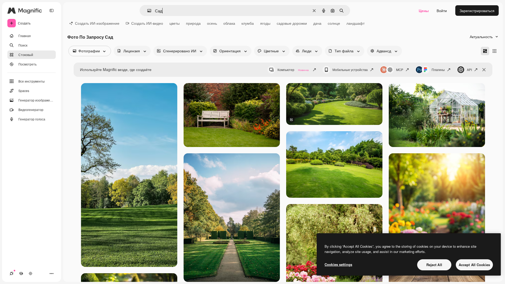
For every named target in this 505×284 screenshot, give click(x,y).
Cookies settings (338, 264)
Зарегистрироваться (476, 10)
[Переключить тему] (30, 273)
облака (229, 23)
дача (317, 23)
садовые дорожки (292, 23)
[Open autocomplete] (147, 11)
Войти (442, 10)
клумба (247, 23)
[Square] (494, 51)
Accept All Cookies (474, 264)
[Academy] (21, 273)
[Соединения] (11, 273)
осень (212, 23)
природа (193, 23)
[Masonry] (485, 51)
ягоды (265, 23)
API (469, 69)
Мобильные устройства (350, 69)
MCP (399, 69)
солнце (334, 23)
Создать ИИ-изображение (97, 23)
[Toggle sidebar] (51, 10)
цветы (174, 23)
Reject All (434, 264)
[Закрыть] (484, 70)
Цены (424, 10)
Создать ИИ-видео (147, 23)
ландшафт (355, 23)
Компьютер (293, 69)
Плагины (438, 69)
